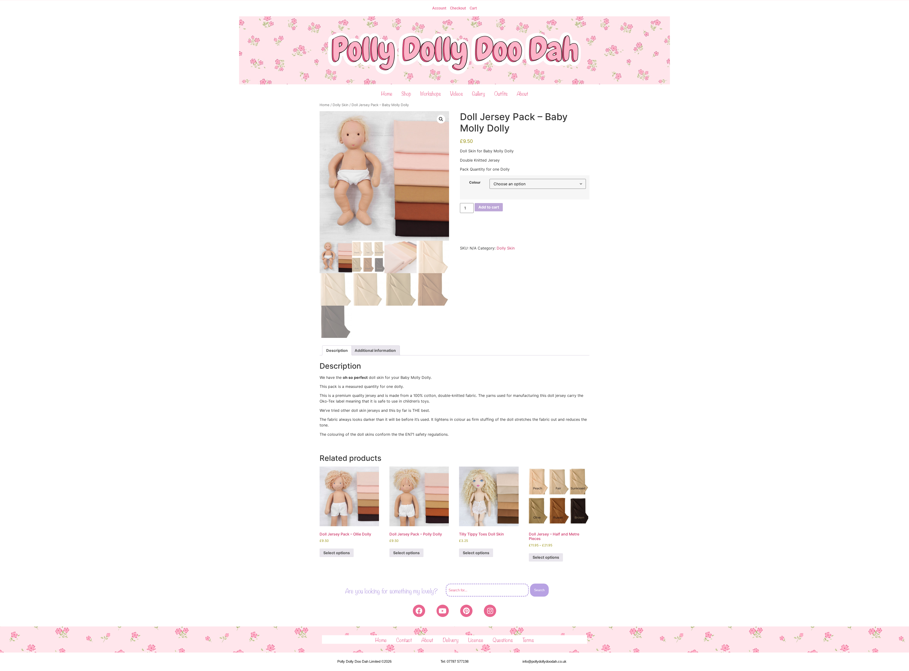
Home (386, 93)
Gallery (478, 93)
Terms (528, 639)
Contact (404, 639)
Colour (475, 182)
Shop (406, 93)
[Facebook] (419, 611)
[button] (441, 119)
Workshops (430, 93)
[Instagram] (490, 611)
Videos (456, 93)
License (475, 639)
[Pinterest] (466, 611)
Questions (503, 639)
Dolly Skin (340, 105)
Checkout (458, 8)
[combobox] (487, 590)
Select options (336, 552)
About (522, 93)
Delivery (451, 639)
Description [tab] (337, 350)
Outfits (501, 93)
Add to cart (488, 207)
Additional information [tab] (375, 350)
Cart (473, 8)
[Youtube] (443, 611)
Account (439, 8)
